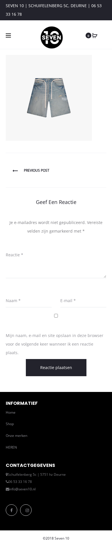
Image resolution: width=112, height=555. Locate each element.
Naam (13, 300)
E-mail (68, 300)
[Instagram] (26, 510)
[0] (95, 35)
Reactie (14, 254)
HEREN (11, 447)
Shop (10, 423)
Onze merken (16, 435)
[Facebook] (11, 510)
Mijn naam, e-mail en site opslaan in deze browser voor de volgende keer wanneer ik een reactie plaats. (54, 344)
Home (11, 412)
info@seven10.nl (22, 489)
